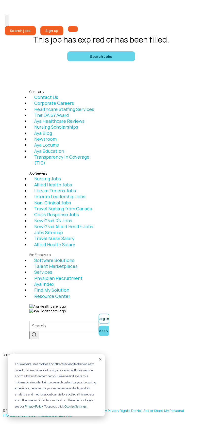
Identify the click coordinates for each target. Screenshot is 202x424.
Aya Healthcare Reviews (59, 121)
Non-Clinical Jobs (52, 203)
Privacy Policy (34, 406)
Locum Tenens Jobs (55, 191)
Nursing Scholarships (56, 127)
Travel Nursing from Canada (63, 209)
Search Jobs (101, 56)
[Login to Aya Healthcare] (73, 29)
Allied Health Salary (54, 244)
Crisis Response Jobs (56, 214)
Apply (104, 330)
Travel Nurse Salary (54, 238)
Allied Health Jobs (53, 185)
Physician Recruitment (58, 278)
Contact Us (46, 97)
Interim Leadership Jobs (59, 196)
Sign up (51, 30)
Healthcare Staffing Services (64, 109)
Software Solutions (54, 260)
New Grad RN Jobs (53, 221)
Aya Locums (46, 145)
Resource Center (52, 296)
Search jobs (20, 30)
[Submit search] (34, 335)
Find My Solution (51, 290)
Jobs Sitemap (48, 232)
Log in (104, 318)
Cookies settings (75, 406)
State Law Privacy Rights (110, 410)
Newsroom (45, 139)
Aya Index (44, 284)
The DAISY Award (51, 115)
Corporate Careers (54, 103)
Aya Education (49, 151)
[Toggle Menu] (7, 20)
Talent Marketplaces (56, 266)
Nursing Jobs (47, 179)
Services (43, 272)
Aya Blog (43, 133)
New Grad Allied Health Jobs (63, 226)
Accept (100, 359)
